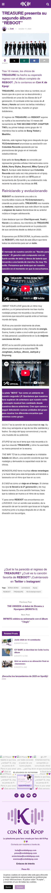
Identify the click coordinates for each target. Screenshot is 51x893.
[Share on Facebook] (34, 61)
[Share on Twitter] (14, 61)
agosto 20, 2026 (22, 643)
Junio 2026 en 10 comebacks (27, 639)
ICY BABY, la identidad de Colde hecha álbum (31, 651)
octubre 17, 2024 (25, 28)
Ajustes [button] (8, 887)
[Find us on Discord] (28, 795)
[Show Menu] (3, 4)
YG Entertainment (33, 591)
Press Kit (26, 869)
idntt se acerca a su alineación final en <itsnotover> (31, 662)
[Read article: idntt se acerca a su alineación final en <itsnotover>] (7, 663)
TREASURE (18, 591)
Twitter (18, 581)
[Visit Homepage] (25, 4)
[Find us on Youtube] (34, 795)
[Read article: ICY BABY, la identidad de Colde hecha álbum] (7, 652)
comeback (26, 588)
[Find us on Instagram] (16, 795)
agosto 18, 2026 (22, 656)
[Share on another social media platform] (44, 61)
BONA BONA (13, 588)
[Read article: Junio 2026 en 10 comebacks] (7, 642)
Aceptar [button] (20, 887)
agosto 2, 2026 (21, 667)
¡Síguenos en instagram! (26, 772)
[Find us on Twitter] (22, 796)
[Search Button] (47, 4)
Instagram (33, 581)
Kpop (35, 588)
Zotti (12, 28)
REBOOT (7, 591)
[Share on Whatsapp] (24, 61)
